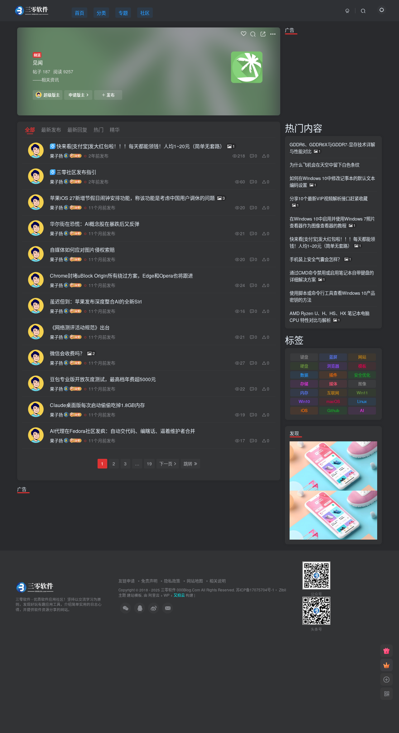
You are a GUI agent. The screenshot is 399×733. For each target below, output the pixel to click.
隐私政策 (172, 581)
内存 (304, 393)
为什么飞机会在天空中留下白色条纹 (324, 164)
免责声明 (149, 581)
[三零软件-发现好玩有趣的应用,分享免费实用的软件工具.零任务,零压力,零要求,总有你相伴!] (35, 587)
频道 (37, 54)
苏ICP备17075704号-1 (255, 589)
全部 (30, 129)
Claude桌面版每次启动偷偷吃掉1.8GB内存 (97, 405)
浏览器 (333, 366)
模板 (362, 366)
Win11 (362, 393)
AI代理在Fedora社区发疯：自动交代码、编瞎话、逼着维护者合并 (122, 430)
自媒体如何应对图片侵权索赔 (82, 249)
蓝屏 (333, 357)
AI (362, 410)
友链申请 (126, 581)
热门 (98, 129)
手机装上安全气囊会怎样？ (320, 259)
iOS (304, 410)
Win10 (304, 401)
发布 (111, 95)
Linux (362, 401)
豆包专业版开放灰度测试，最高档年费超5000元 (103, 379)
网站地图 (195, 581)
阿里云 (154, 595)
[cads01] (333, 514)
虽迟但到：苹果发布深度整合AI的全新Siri (96, 301)
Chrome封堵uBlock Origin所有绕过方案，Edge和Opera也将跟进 (121, 275)
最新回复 (77, 129)
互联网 (333, 393)
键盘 (304, 357)
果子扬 (56, 156)
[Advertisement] (148, 517)
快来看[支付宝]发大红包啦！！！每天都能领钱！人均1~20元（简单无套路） (145, 146)
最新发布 (51, 129)
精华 (115, 129)
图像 (362, 383)
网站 (362, 357)
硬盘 (304, 366)
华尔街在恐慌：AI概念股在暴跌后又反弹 (94, 223)
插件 (333, 375)
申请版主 (77, 95)
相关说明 (217, 581)
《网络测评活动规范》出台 (80, 327)
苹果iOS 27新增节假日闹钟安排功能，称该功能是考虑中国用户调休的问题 (137, 197)
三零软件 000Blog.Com (181, 589)
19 (149, 463)
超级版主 (52, 95)
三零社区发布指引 (76, 172)
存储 (304, 383)
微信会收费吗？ (72, 353)
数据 (304, 375)
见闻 (38, 62)
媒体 (333, 383)
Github (333, 410)
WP (167, 595)
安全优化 (362, 375)
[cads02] (333, 465)
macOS (333, 401)
